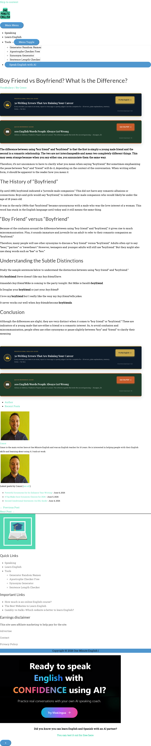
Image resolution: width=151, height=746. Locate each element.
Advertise (6, 631)
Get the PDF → (125, 127)
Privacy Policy (9, 644)
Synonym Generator (22, 55)
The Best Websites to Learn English (25, 606)
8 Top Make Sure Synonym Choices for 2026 (25, 497)
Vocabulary (7, 87)
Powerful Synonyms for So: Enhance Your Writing (28, 492)
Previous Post (9, 507)
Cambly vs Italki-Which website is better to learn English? (39, 610)
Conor (3, 443)
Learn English (13, 37)
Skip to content (9, 2)
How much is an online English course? (28, 601)
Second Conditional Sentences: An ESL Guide (26, 501)
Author (9, 402)
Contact (4, 637)
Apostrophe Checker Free (25, 51)
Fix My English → (125, 100)
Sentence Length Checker (25, 59)
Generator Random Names (25, 47)
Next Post (7, 511)
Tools (8, 42)
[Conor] (14, 439)
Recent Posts (12, 406)
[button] (78, 65)
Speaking (10, 32)
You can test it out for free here (75, 735)
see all (26, 486)
